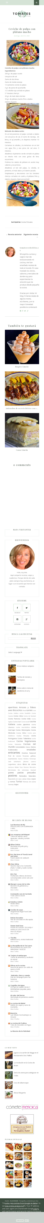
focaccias (26, 756)
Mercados (33, 767)
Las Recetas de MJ (17, 825)
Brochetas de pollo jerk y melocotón (19, 847)
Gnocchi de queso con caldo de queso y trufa (21, 968)
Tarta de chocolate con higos (20, 1025)
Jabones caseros (29, 761)
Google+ (26, 624)
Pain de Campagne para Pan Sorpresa (20, 978)
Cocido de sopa (16, 910)
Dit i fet (13, 874)
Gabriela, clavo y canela (20, 975)
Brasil (24, 710)
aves (10, 710)
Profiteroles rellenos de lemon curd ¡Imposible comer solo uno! (21, 877)
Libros (19, 764)
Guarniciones (12, 759)
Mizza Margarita (20, 1093)
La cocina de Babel (17, 1003)
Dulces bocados (16, 918)
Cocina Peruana (26, 222)
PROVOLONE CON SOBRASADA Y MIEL (21, 827)
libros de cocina (29, 764)
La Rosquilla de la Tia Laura (21, 946)
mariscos (11, 767)
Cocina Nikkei (21, 733)
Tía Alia (13, 938)
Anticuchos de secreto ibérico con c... (22, 408)
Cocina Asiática (13, 713)
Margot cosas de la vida (20, 884)
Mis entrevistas (23, 770)
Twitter (26, 612)
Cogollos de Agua (17, 985)
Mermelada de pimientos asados (22, 997)
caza (34, 710)
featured (32, 753)
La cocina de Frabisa (18, 1023)
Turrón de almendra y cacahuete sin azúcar (21, 958)
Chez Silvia (14, 864)
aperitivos (13, 707)
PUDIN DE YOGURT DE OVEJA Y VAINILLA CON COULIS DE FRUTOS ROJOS (21, 929)
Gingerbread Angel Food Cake (21, 912)
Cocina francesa (14, 719)
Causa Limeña (22, 450)
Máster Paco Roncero (22, 767)
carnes (29, 710)
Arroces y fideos (27, 707)
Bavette (13, 1013)
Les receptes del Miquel (19, 834)
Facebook (17, 612)
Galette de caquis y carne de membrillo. (20, 1006)
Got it (27, 1220)
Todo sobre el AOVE (17, 896)
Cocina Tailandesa (24, 738)
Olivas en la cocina (17, 965)
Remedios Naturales (27, 776)
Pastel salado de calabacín (19, 858)
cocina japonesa (23, 724)
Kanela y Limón (16, 902)
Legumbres (12, 764)
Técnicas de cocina (29, 782)
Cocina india (26, 719)
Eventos (25, 753)
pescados (31, 772)
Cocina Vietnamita (14, 744)
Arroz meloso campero (25, 666)
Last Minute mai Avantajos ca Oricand (20, 1016)
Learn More (19, 1220)
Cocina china (18, 716)
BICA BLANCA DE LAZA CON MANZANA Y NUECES (20, 948)
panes (11, 772)
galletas (33, 756)
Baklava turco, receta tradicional (21, 939)
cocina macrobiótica (23, 727)
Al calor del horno (17, 995)
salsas (24, 779)
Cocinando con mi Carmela (21, 894)
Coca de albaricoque (21, 1083)
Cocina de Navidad (29, 716)
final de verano (14, 756)
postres (12, 775)
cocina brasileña (25, 713)
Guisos (20, 759)
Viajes (16, 784)
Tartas (19, 781)
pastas (20, 772)
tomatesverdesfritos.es (29, 249)
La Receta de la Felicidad (20, 1031)
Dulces (28, 747)
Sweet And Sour (16, 926)
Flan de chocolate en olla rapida (21, 919)
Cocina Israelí (25, 722)
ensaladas (31, 749)
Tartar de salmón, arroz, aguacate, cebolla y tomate (20, 837)
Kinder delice (14, 904)
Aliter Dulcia (15, 844)
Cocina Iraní (17, 722)
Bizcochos (17, 710)
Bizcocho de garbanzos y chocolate (19, 887)
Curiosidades (20, 747)
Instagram (17, 624)
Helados (26, 759)
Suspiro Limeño (22, 367)
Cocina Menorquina (23, 730)
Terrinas (11, 784)
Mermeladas (12, 770)
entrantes (14, 752)
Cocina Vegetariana (26, 741)
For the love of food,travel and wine (21, 855)
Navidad (33, 770)
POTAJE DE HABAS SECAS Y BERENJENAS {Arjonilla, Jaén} (20, 988)
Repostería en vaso (15, 779)
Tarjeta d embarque (18, 955)
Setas (29, 779)
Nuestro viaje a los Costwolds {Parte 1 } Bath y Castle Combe (21, 867)
